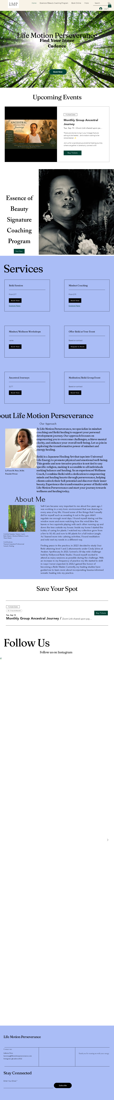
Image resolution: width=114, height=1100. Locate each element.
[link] (27, 285)
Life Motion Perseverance (22, 1037)
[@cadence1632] (73, 652)
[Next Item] (107, 840)
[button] (110, 5)
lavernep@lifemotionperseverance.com (18, 1056)
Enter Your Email (10, 1081)
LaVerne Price (8, 1053)
